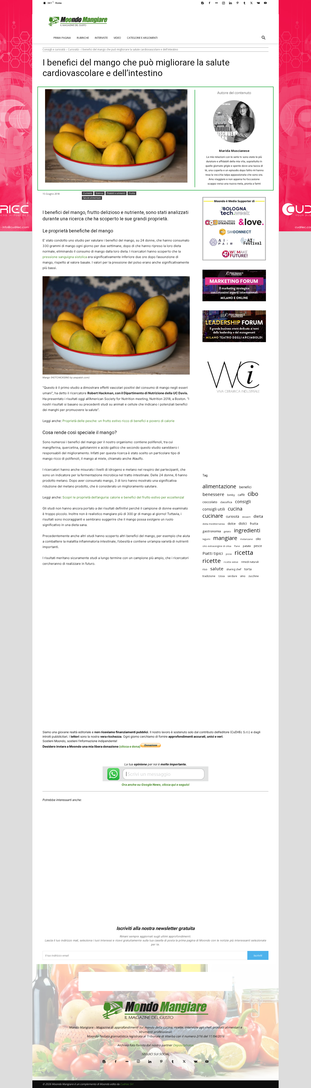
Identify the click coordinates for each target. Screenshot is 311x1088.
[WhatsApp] (107, 579)
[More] (166, 579)
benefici (245, 487)
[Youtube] (265, 3)
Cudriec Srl (126, 1084)
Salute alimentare (92, 197)
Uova (221, 576)
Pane (237, 546)
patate (247, 546)
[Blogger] (202, 3)
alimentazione (219, 486)
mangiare (225, 538)
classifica (226, 502)
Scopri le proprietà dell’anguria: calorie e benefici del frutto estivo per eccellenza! (123, 497)
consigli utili (213, 509)
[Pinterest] (237, 3)
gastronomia (211, 531)
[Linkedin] (230, 3)
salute (216, 568)
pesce (258, 546)
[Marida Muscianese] (234, 121)
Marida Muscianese (234, 150)
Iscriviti (258, 955)
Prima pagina (62, 38)
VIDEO (117, 38)
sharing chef (233, 569)
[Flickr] (216, 3)
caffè (241, 495)
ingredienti (247, 530)
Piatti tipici (212, 553)
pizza (229, 553)
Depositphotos (183, 1045)
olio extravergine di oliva (216, 546)
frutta (254, 523)
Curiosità (73, 49)
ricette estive (231, 562)
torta (248, 569)
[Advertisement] (234, 436)
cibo (253, 493)
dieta (258, 516)
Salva (98, 580)
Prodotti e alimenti (116, 193)
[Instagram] (223, 3)
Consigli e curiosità (54, 49)
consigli (243, 501)
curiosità (232, 516)
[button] (263, 38)
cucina (235, 509)
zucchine (253, 576)
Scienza (99, 193)
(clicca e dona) (129, 746)
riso (204, 569)
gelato (227, 531)
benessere (213, 494)
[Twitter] (251, 3)
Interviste (101, 38)
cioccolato (209, 502)
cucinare (212, 515)
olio (258, 539)
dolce (232, 523)
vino (242, 576)
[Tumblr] (244, 3)
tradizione (208, 576)
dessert (246, 516)
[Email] (127, 579)
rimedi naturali (250, 562)
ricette (211, 560)
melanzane (246, 539)
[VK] (156, 579)
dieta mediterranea (213, 523)
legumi (206, 539)
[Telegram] (146, 579)
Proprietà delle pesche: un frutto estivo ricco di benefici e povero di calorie (118, 421)
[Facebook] (209, 3)
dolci (243, 523)
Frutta (132, 193)
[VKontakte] (258, 3)
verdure (232, 576)
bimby (231, 495)
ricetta (244, 552)
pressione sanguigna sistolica (65, 257)
